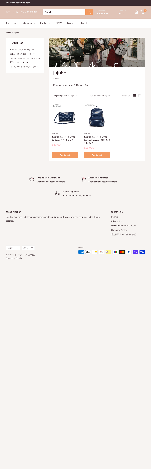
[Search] (89, 12)
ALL (16, 23)
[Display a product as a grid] (134, 95)
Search (114, 217)
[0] (143, 12)
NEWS (59, 23)
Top (7, 23)
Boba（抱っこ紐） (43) (21, 54)
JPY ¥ (25, 248)
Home (8, 33)
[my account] (136, 12)
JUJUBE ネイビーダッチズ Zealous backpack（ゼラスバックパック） (97, 140)
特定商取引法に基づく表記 (123, 234)
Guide (70, 23)
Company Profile (119, 230)
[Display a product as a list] (139, 95)
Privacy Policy (117, 221)
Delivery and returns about (123, 225)
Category (27, 23)
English (11, 248)
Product (43, 23)
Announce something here (18, 3)
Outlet (84, 23)
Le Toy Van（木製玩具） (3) (23, 66)
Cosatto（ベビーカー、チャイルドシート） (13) (25, 60)
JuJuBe (55, 133)
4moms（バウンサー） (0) (22, 49)
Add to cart (65, 155)
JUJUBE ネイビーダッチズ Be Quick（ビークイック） (63, 138)
